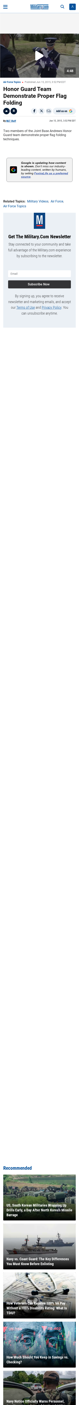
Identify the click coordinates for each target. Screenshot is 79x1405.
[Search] (62, 7)
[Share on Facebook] (34, 111)
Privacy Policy (51, 307)
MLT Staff (11, 121)
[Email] (49, 111)
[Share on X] (41, 111)
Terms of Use (25, 307)
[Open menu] (5, 7)
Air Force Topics (12, 82)
